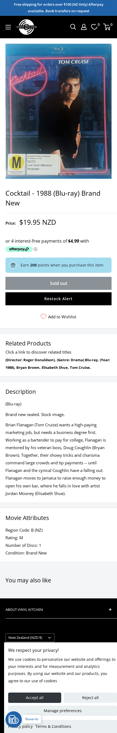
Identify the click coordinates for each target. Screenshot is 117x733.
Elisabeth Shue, (55, 367)
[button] (58, 298)
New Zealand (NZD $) (25, 637)
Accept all (35, 697)
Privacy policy (20, 726)
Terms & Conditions (53, 726)
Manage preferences (63, 710)
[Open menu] (8, 27)
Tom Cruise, (80, 367)
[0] (107, 27)
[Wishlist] (94, 27)
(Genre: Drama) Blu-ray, (78, 359)
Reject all (90, 697)
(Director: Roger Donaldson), (30, 359)
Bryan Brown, (28, 367)
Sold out (58, 283)
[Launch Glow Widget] (13, 719)
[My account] (84, 27)
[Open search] (73, 27)
